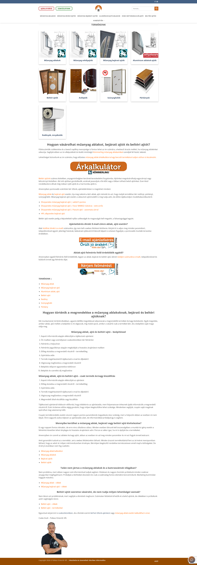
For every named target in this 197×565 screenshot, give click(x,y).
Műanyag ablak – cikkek (51, 482)
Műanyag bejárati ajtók (87, 16)
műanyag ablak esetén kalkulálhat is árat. (132, 513)
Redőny (44, 299)
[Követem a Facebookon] (155, 2)
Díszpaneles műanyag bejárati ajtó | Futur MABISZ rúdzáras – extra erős (72, 206)
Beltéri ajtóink (45, 178)
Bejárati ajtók (46, 458)
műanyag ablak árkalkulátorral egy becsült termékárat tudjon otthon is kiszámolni (121, 157)
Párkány (44, 307)
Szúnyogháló (46, 303)
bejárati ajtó (59, 194)
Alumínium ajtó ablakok (109, 16)
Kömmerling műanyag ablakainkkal (108, 152)
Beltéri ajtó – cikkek (49, 504)
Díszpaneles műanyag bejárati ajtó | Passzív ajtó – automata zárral (69, 209)
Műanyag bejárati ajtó (50, 287)
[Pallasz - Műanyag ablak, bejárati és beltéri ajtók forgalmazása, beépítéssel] (98, 8)
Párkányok (145, 98)
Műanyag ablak (45, 194)
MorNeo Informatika (97, 560)
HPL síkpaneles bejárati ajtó (53, 213)
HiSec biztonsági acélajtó (132, 16)
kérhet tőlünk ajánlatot (101, 513)
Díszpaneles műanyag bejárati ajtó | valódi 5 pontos (63, 202)
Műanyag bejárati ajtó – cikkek (54, 486)
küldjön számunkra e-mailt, (129, 257)
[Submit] (156, 8)
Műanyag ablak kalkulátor (52, 451)
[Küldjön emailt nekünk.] (157, 2)
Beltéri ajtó (45, 295)
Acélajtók (83, 98)
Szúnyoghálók (114, 98)
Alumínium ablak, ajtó (50, 291)
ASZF (156, 561)
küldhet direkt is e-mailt (53, 228)
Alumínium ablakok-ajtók (145, 60)
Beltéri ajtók (150, 16)
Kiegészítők (98, 20)
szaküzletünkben (65, 513)
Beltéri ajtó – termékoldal (52, 508)
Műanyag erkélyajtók (66, 16)
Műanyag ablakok (48, 16)
